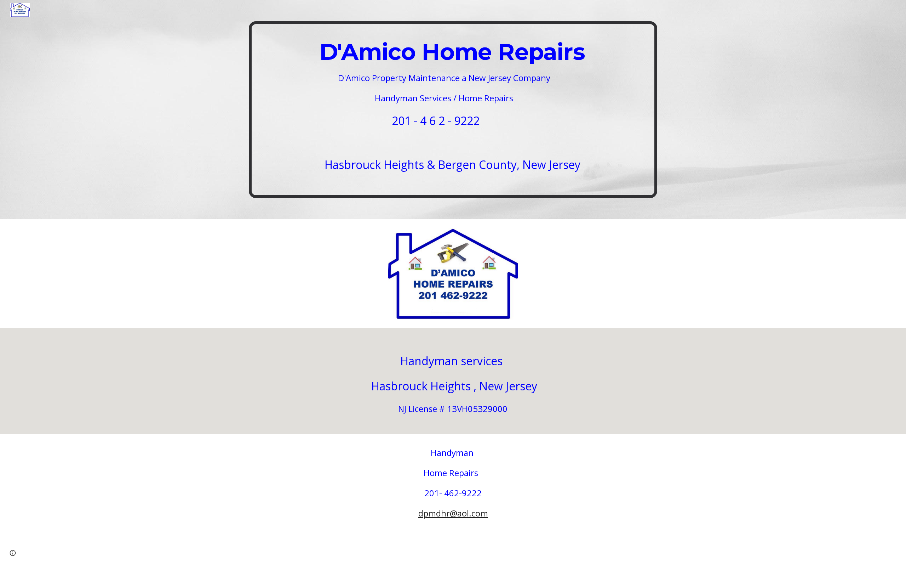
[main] (453, 109)
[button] (13, 553)
